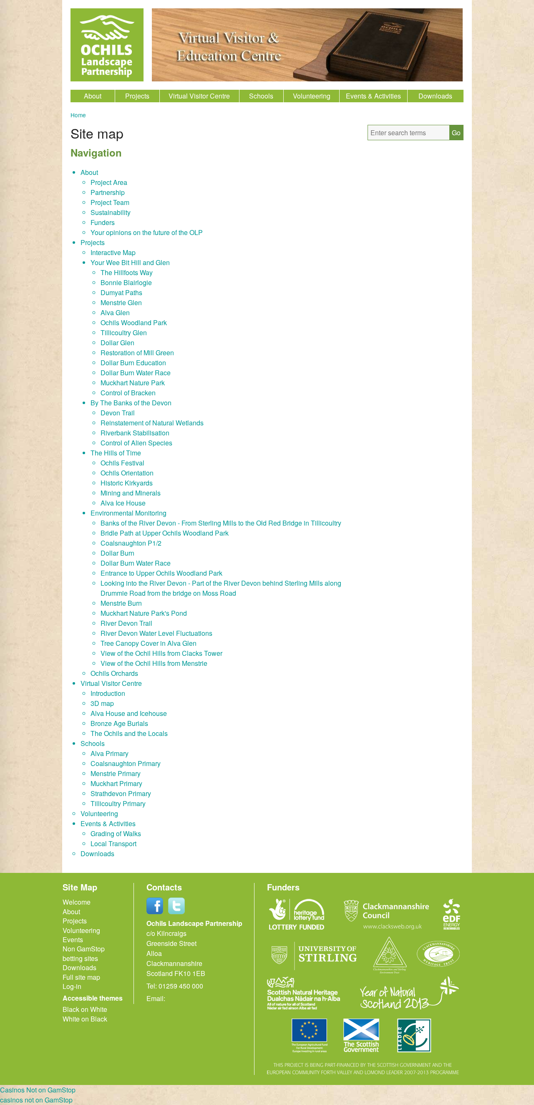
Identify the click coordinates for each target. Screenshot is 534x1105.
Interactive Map (113, 252)
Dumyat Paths (121, 292)
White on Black (85, 1019)
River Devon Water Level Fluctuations (156, 633)
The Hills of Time (116, 453)
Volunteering (311, 96)
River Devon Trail (126, 623)
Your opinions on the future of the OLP (147, 232)
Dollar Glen (117, 342)
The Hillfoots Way (127, 272)
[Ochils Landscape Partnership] (107, 44)
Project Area (109, 182)
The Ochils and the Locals (129, 733)
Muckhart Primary (116, 783)
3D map (102, 703)
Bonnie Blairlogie (126, 282)
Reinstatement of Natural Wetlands (152, 422)
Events (73, 939)
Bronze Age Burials (119, 723)
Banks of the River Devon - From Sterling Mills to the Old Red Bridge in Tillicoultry (221, 523)
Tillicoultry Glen (124, 332)
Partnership (108, 192)
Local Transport (113, 843)
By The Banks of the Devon (131, 402)
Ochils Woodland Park (134, 322)
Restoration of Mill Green (137, 352)
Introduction (108, 693)
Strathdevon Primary (121, 793)
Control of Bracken (128, 392)
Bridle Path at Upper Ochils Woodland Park (165, 533)
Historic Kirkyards (127, 483)
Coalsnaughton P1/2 (131, 543)
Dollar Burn (117, 553)
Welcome (77, 902)
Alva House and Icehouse (129, 713)
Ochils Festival (122, 463)
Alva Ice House (123, 503)
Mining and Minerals (131, 493)
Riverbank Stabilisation (135, 432)
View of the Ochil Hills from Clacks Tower (161, 653)
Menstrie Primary (116, 773)
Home (78, 115)
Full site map (81, 977)
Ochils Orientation (127, 473)
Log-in (72, 986)
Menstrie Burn (121, 603)
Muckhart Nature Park (133, 382)
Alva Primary (109, 753)
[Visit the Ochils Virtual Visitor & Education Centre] (307, 78)
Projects (137, 96)
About (92, 96)
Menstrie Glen (121, 302)
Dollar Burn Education (133, 362)
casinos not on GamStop (36, 1100)
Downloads (435, 96)
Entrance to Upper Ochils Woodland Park (161, 573)
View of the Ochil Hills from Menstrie (154, 663)
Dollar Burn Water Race (136, 372)
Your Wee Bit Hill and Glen (130, 262)
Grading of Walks (116, 833)
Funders (103, 222)
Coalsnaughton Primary (126, 763)
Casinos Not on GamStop (38, 1090)
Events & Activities (373, 96)
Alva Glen (115, 312)
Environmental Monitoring (128, 513)
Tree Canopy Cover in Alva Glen (148, 643)
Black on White (85, 1009)
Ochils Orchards (114, 673)
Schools (261, 96)
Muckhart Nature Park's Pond (144, 613)
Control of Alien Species (136, 443)
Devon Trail (118, 412)
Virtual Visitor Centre (199, 96)
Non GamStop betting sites (84, 953)
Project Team (110, 202)
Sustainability (111, 212)
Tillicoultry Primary (118, 803)
